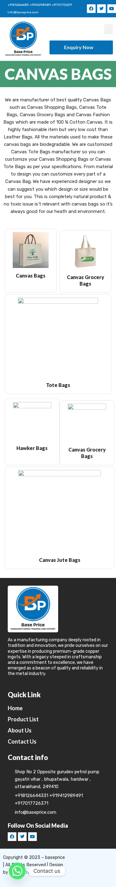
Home (15, 708)
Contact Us (22, 741)
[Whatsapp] (17, 871)
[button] (108, 29)
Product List (23, 719)
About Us (20, 730)
